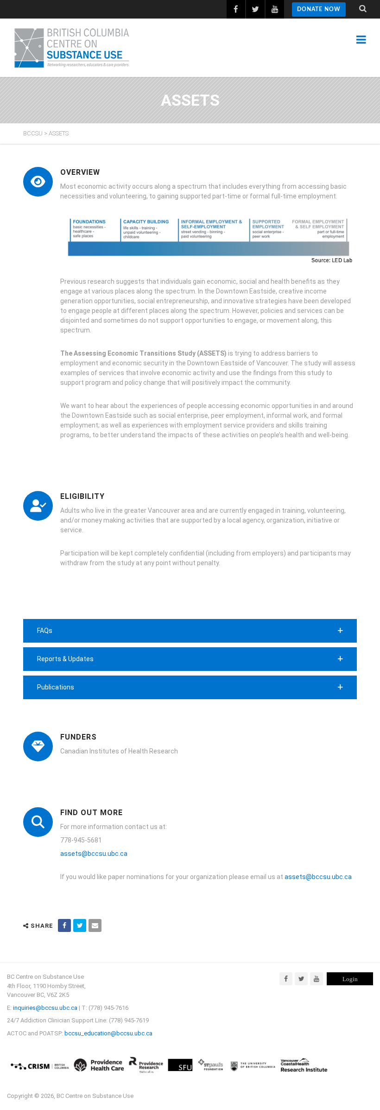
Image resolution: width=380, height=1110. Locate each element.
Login (350, 979)
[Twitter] (301, 978)
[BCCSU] (72, 47)
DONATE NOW (319, 9)
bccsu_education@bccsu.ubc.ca (108, 1033)
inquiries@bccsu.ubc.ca (45, 1007)
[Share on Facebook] (64, 925)
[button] (190, 631)
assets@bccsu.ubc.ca (93, 853)
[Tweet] (79, 925)
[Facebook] (285, 978)
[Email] (95, 925)
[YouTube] (316, 978)
